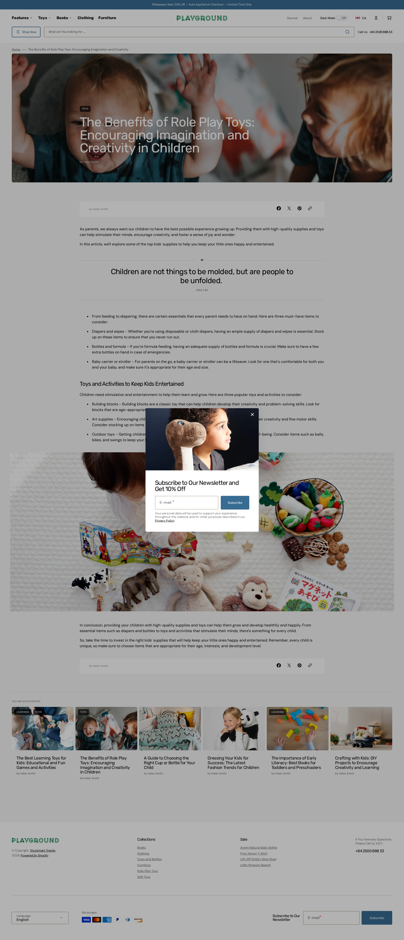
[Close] (252, 414)
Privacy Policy (164, 521)
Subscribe (235, 502)
